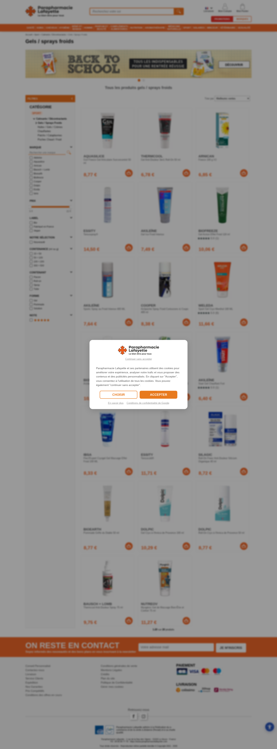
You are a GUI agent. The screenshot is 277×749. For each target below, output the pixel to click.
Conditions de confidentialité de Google (148, 403)
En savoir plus (116, 403)
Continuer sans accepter (138, 358)
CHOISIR (118, 394)
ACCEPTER (158, 394)
